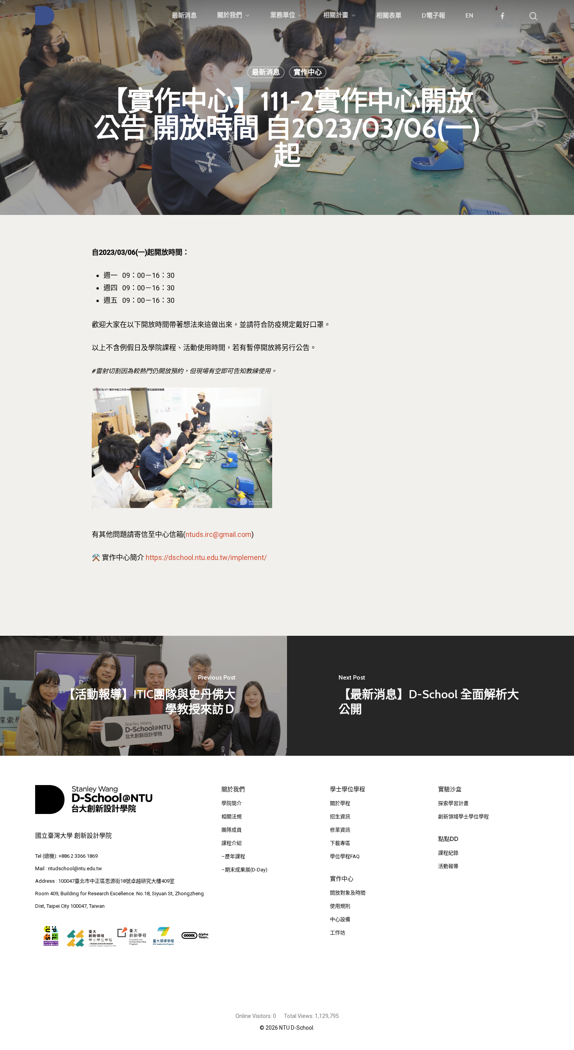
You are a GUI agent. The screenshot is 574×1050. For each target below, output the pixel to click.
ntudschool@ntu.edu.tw (75, 868)
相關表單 (388, 16)
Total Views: (299, 1016)
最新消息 (184, 16)
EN (469, 16)
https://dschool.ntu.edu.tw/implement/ (206, 557)
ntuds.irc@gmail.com (218, 534)
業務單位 (282, 15)
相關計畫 (335, 15)
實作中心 (308, 72)
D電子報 (433, 16)
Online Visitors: (254, 1016)
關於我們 (229, 15)
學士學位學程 (347, 789)
